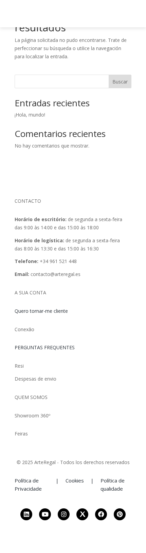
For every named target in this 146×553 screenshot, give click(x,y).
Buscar (120, 81)
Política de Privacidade (28, 484)
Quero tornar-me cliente (41, 311)
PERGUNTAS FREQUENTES (45, 347)
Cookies (75, 480)
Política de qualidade (113, 484)
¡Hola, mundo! (30, 114)
